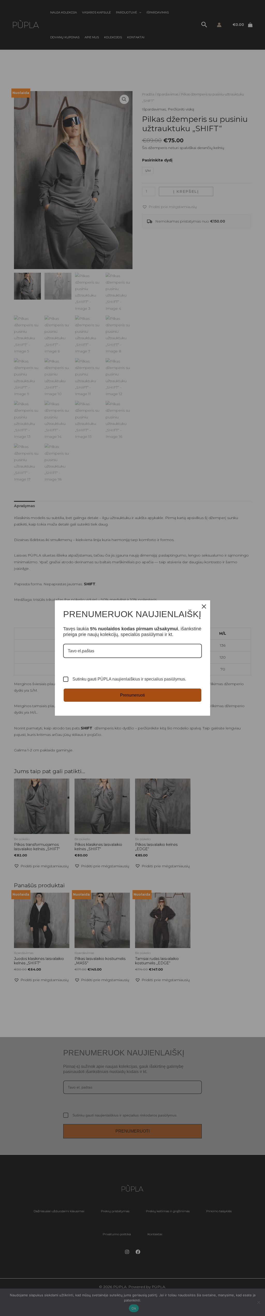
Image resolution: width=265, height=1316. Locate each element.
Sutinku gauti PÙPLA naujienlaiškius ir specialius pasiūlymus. (129, 679)
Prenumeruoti (132, 695)
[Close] (204, 606)
